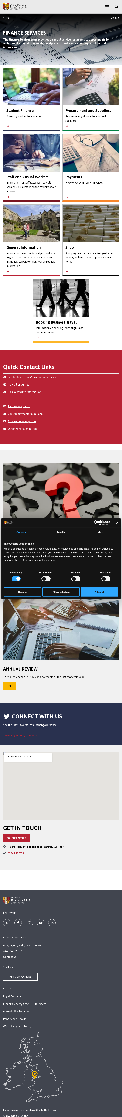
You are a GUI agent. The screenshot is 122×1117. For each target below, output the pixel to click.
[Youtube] (40, 922)
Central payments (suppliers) (25, 413)
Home (8, 18)
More (10, 686)
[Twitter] (6, 922)
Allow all (99, 592)
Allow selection (61, 592)
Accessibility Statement (17, 1011)
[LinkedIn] (52, 922)
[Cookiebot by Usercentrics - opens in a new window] (96, 522)
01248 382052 (16, 853)
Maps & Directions (20, 976)
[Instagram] (29, 922)
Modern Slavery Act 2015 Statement (24, 1004)
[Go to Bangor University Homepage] (15, 6)
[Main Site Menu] (107, 6)
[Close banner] (117, 523)
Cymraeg (115, 18)
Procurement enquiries (22, 421)
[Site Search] (115, 6)
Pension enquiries (19, 406)
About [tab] (100, 532)
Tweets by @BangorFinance (20, 735)
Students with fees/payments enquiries (32, 377)
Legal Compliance (14, 996)
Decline (22, 592)
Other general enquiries (22, 428)
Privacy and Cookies (15, 1018)
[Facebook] (18, 922)
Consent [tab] (21, 532)
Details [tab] (61, 532)
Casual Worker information (24, 391)
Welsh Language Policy (17, 1026)
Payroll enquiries (18, 384)
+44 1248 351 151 (13, 951)
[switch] (46, 578)
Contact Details (16, 838)
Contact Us (9, 956)
